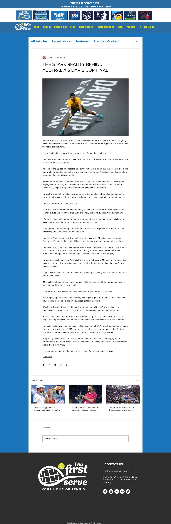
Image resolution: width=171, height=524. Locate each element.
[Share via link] (61, 365)
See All (137, 380)
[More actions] (127, 57)
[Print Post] (66, 365)
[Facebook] (105, 491)
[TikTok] (128, 491)
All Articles (39, 41)
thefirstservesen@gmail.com (118, 471)
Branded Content (106, 41)
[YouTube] (122, 491)
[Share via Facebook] (43, 365)
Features (82, 41)
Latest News (61, 41)
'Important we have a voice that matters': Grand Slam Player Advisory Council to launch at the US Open (121, 408)
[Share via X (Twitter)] (49, 365)
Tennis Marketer (96, 523)
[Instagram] (111, 491)
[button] (120, 27)
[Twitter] (116, 491)
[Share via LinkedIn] (55, 365)
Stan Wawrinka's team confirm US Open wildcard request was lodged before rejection (85, 408)
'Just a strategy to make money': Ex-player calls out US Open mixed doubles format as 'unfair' (47, 408)
